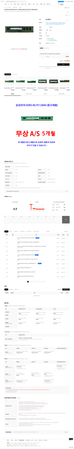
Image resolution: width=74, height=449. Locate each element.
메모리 (20, 7)
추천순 (10, 231)
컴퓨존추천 (29, 4)
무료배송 (18, 4)
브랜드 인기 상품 (14, 74)
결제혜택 (41, 4)
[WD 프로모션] (71, 440)
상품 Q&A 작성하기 (66, 289)
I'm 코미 (61, 1)
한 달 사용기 (36, 231)
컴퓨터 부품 (15, 7)
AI (8, 4)
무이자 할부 (47, 35)
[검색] (25, 1)
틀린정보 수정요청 (67, 7)
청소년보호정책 (27, 440)
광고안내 (36, 440)
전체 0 (6, 289)
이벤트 (25, 4)
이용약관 (12, 440)
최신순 (6, 231)
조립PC (6, 4)
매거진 (37, 4)
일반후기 (29, 231)
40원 (46, 33)
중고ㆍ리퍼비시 (8, 7)
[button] (69, 445)
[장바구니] (69, 4)
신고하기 (66, 191)
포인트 (50, 30)
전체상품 (47, 231)
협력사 (32, 440)
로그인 (65, 1)
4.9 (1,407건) (51, 27)
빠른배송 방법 (52, 38)
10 (43, 281)
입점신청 (16, 440)
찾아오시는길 (40, 440)
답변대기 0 (16, 289)
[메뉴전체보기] (1, 4)
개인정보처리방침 (21, 440)
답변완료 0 (11, 289)
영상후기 (16, 231)
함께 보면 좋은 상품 (7, 74)
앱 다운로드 (45, 440)
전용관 (34, 4)
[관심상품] (42, 64)
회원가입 (68, 1)
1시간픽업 (22, 4)
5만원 (47, 30)
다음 (46, 281)
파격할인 (15, 4)
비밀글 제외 (59, 289)
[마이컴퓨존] (72, 4)
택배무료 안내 (52, 43)
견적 (11, 4)
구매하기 (63, 64)
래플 (44, 4)
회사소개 (8, 440)
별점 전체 (66, 231)
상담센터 (72, 1)
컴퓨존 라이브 (48, 4)
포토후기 (22, 231)
